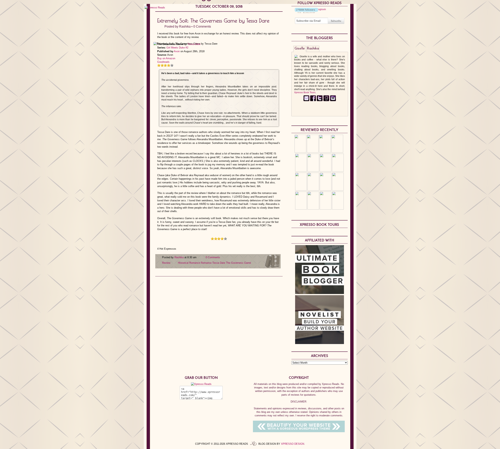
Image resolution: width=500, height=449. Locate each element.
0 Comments (202, 26)
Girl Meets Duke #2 (177, 47)
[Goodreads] (326, 100)
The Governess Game (238, 262)
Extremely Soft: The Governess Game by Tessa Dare (213, 20)
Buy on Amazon (166, 58)
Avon (177, 51)
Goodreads (163, 61)
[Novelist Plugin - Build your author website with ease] (319, 343)
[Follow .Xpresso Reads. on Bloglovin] (306, 12)
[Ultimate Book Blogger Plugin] (319, 293)
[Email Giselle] (306, 100)
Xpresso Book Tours (304, 92)
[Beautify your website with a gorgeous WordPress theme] (299, 431)
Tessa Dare (194, 44)
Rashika (185, 26)
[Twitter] (320, 100)
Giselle (300, 48)
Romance (206, 262)
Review (166, 262)
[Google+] (333, 100)
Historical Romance (189, 262)
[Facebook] (313, 100)
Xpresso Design (292, 443)
